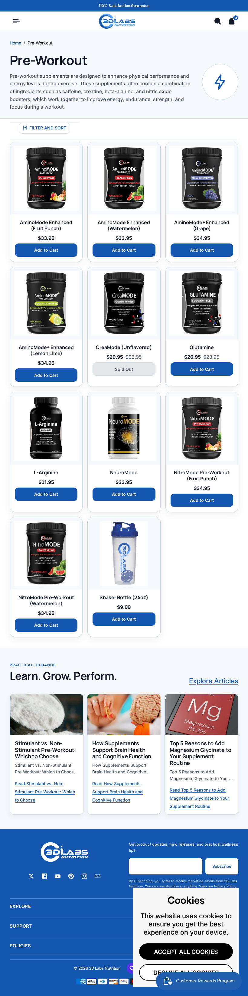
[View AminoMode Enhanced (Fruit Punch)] (46, 178)
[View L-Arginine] (46, 428)
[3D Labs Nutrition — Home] (117, 21)
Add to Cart (46, 250)
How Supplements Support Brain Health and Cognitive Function (121, 750)
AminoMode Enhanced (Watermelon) (124, 225)
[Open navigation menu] (16, 21)
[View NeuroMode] (124, 428)
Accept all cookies (186, 951)
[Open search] (217, 21)
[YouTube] (57, 876)
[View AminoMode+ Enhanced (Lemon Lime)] (46, 303)
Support (124, 926)
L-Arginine (46, 472)
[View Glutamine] (202, 303)
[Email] (97, 876)
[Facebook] (44, 876)
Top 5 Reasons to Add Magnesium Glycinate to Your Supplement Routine (200, 753)
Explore (124, 906)
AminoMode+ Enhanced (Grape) (201, 225)
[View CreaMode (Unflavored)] (124, 303)
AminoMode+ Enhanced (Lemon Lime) (46, 350)
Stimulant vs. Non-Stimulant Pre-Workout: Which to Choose (45, 750)
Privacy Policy (225, 886)
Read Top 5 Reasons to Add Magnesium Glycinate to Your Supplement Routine (199, 798)
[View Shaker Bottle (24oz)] (124, 553)
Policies (124, 945)
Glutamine (202, 347)
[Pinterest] (71, 876)
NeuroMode (124, 472)
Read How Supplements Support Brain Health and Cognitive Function (117, 791)
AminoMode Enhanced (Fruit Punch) (46, 225)
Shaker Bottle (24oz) (124, 597)
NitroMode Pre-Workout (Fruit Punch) (202, 475)
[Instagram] (84, 876)
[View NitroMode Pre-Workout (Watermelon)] (46, 553)
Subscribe (221, 866)
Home (15, 42)
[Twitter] (31, 876)
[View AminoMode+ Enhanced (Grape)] (202, 178)
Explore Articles (213, 681)
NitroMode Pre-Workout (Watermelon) (46, 600)
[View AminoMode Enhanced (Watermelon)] (124, 178)
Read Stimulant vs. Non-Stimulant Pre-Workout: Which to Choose (45, 791)
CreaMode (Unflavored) (124, 347)
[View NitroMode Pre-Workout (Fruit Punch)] (202, 428)
